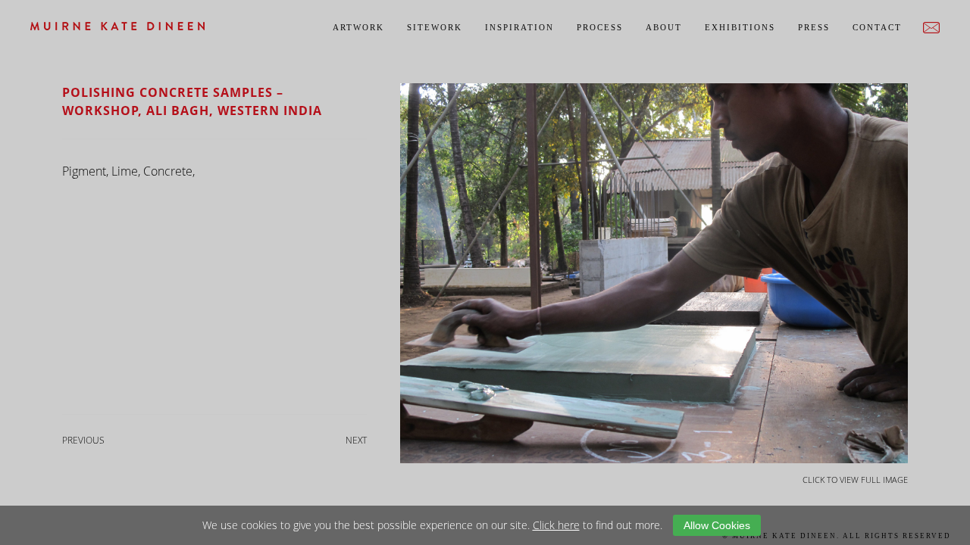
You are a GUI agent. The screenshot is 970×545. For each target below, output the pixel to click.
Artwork (358, 27)
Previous (83, 440)
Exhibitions (740, 27)
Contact (877, 27)
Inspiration (519, 27)
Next (356, 440)
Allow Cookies (717, 525)
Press (814, 27)
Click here (556, 525)
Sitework (434, 27)
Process (600, 27)
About (664, 27)
